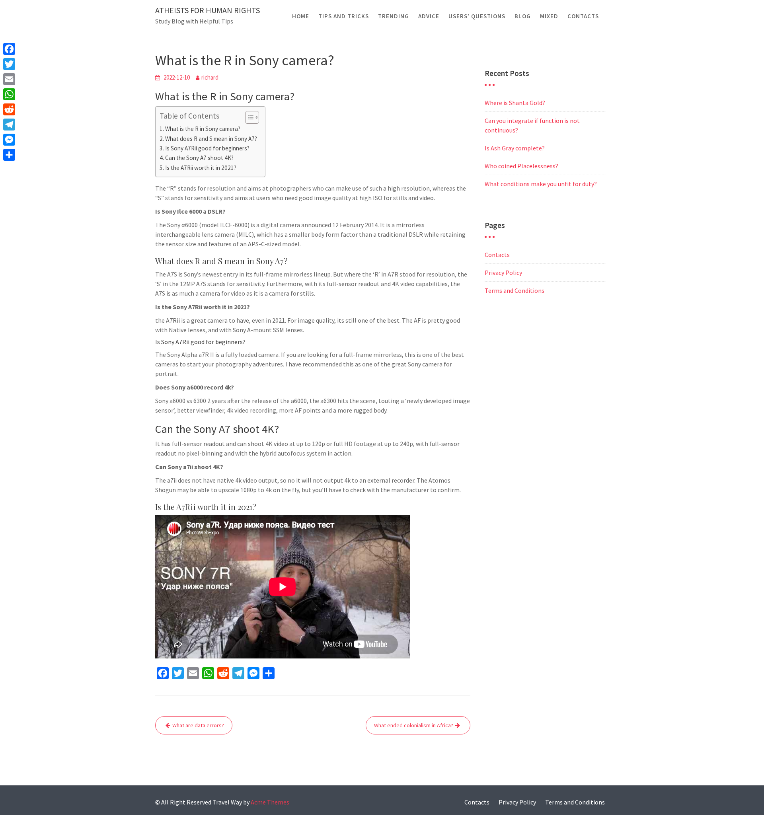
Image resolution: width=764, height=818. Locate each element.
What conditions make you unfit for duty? (541, 184)
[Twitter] (9, 64)
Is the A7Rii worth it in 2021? (200, 167)
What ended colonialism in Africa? (413, 725)
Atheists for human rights (207, 10)
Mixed (549, 16)
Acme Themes (270, 802)
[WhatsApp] (9, 94)
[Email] (9, 79)
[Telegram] (9, 124)
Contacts (583, 16)
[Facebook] (9, 48)
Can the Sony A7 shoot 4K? (199, 158)
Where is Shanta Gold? (515, 103)
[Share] (9, 154)
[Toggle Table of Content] (248, 117)
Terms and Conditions (514, 290)
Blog (523, 16)
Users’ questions (476, 16)
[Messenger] (9, 139)
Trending (393, 16)
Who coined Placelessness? (521, 166)
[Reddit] (9, 109)
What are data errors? (198, 725)
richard (209, 77)
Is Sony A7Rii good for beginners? (207, 148)
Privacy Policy (503, 273)
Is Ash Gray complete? (515, 148)
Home (300, 16)
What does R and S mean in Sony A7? (211, 138)
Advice (428, 16)
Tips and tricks (343, 16)
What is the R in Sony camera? (202, 128)
